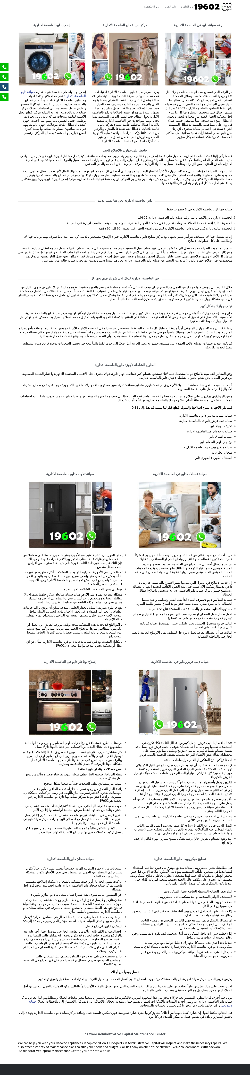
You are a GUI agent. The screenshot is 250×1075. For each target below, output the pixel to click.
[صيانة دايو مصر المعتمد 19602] (213, 6)
